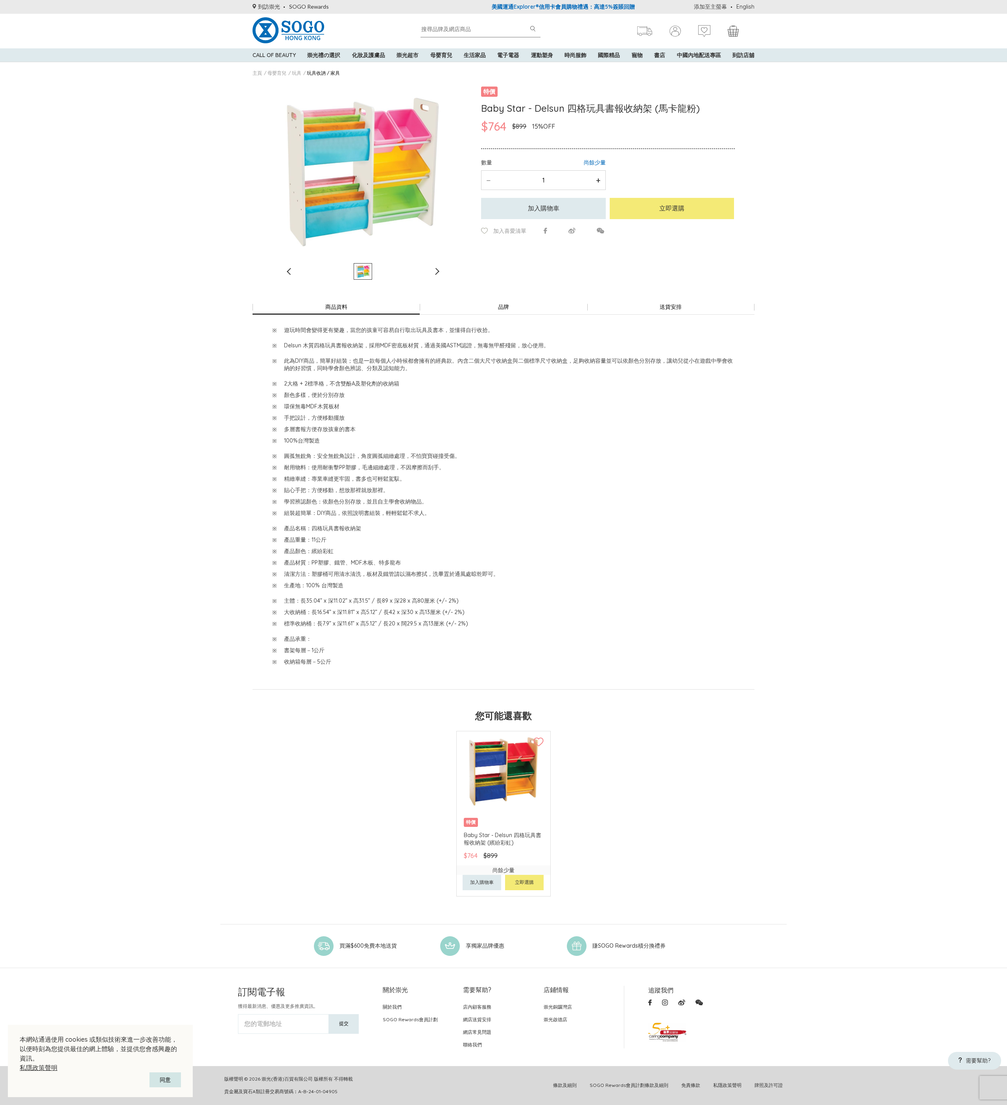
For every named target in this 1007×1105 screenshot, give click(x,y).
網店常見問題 (477, 1032)
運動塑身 (542, 55)
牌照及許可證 (768, 1085)
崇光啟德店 (555, 1019)
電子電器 (508, 55)
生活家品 (475, 55)
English (745, 6)
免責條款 (690, 1085)
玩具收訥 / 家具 (323, 73)
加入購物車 (543, 208)
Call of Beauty (274, 55)
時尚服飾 (575, 55)
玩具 (296, 73)
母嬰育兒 (441, 55)
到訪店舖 (743, 55)
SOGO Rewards (309, 6)
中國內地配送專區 (699, 55)
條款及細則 (565, 1085)
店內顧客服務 (477, 1007)
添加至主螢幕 (710, 6)
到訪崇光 (269, 6)
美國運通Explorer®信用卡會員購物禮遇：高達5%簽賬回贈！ (534, 6)
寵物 (637, 55)
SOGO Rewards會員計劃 (410, 1019)
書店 (659, 55)
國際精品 (609, 55)
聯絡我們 (472, 1045)
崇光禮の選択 (323, 55)
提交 (344, 1023)
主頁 (257, 73)
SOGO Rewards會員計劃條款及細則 (629, 1085)
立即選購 (671, 208)
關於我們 (392, 1007)
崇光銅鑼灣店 (558, 1007)
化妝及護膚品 (368, 55)
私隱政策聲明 (38, 1068)
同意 (165, 1079)
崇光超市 (408, 55)
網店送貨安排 (477, 1019)
